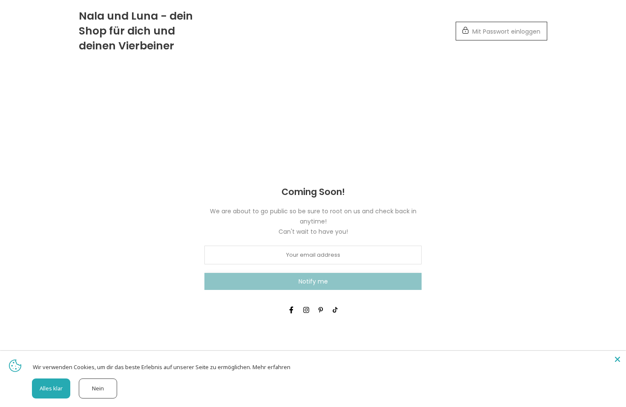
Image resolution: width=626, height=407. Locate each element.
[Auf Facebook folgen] (291, 310)
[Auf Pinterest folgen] (321, 310)
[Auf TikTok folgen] (335, 310)
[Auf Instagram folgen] (306, 310)
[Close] (617, 359)
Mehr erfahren (271, 367)
